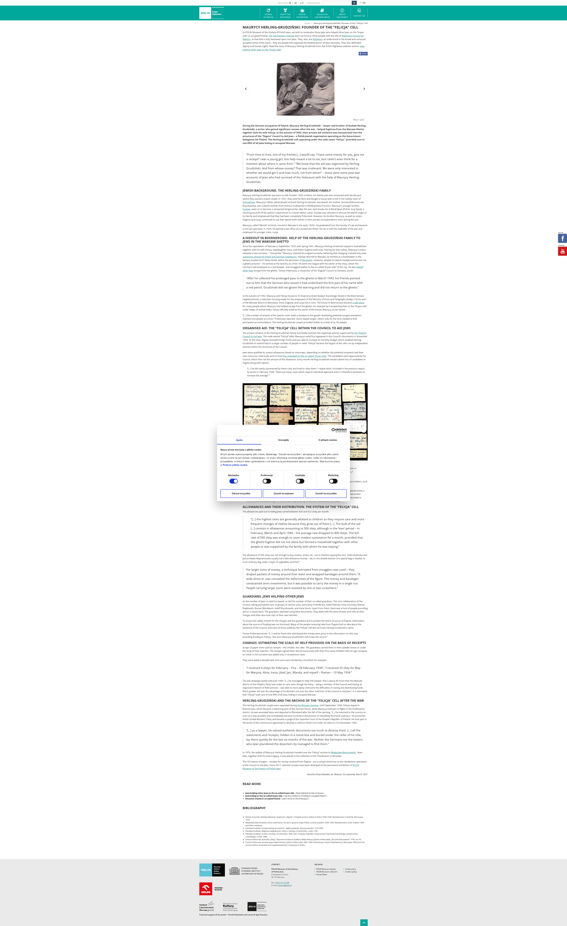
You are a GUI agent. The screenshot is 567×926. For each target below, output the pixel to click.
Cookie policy (350, 869)
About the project (342, 15)
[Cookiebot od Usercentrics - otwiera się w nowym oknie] (334, 430)
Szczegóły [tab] (283, 440)
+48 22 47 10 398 (282, 882)
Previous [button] (246, 88)
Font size (301, 3)
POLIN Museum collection (326, 871)
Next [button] (364, 88)
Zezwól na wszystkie (326, 493)
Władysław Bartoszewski (343, 752)
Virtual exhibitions (302, 15)
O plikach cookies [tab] (327, 440)
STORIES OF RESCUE (268, 15)
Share (364, 54)
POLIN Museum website (326, 869)
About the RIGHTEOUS (285, 15)
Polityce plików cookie (235, 465)
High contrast (283, 3)
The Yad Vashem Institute (281, 35)
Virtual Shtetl (321, 874)
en (364, 2)
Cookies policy (351, 871)
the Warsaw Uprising (307, 705)
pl (361, 2)
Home (307, 23)
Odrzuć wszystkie (241, 493)
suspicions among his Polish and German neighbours (270, 256)
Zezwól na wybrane (284, 493)
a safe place (358, 302)
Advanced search (313, 3)
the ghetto (307, 260)
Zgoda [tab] (239, 440)
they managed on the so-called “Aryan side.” (305, 355)
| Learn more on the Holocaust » (277, 798)
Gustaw (246, 209)
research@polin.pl (284, 885)
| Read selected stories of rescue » (284, 793)
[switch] (267, 481)
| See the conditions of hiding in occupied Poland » (286, 795)
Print (295, 3)
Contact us (359, 15)
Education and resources (322, 15)
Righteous (317, 39)
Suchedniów (249, 202)
